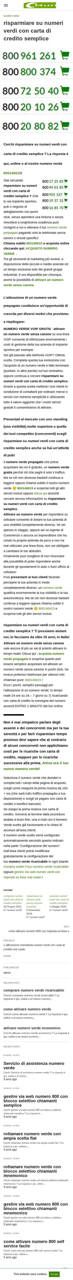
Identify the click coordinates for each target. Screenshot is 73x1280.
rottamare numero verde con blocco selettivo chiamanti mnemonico (32, 1171)
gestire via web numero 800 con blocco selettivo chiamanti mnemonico (36, 1208)
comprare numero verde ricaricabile (34, 990)
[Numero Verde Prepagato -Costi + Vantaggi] (39, 5)
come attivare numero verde (27, 1009)
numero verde (52, 587)
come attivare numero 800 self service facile (34, 1243)
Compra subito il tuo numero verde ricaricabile (36, 866)
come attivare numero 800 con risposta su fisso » (38, 931)
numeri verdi (11, 16)
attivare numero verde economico (32, 1028)
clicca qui (40, 493)
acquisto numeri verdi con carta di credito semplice (59, 899)
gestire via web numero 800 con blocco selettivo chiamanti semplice (36, 1101)
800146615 (12, 173)
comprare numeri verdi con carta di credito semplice (13, 899)
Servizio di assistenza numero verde (34, 1065)
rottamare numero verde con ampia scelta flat (32, 1136)
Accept (54, 1274)
